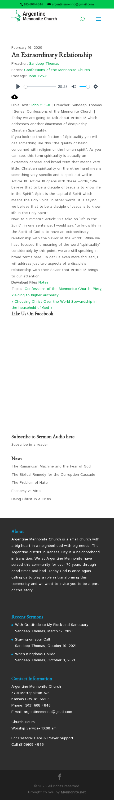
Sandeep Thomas (44, 63)
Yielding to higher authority (35, 295)
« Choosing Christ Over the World (40, 301)
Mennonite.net (73, 792)
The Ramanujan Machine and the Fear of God (51, 466)
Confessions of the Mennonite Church (57, 70)
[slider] (40, 86)
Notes (43, 282)
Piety (97, 289)
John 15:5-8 (37, 76)
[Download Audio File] (14, 98)
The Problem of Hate (29, 482)
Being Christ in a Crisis (31, 499)
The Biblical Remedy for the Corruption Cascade (53, 474)
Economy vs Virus (26, 491)
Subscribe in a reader (29, 444)
